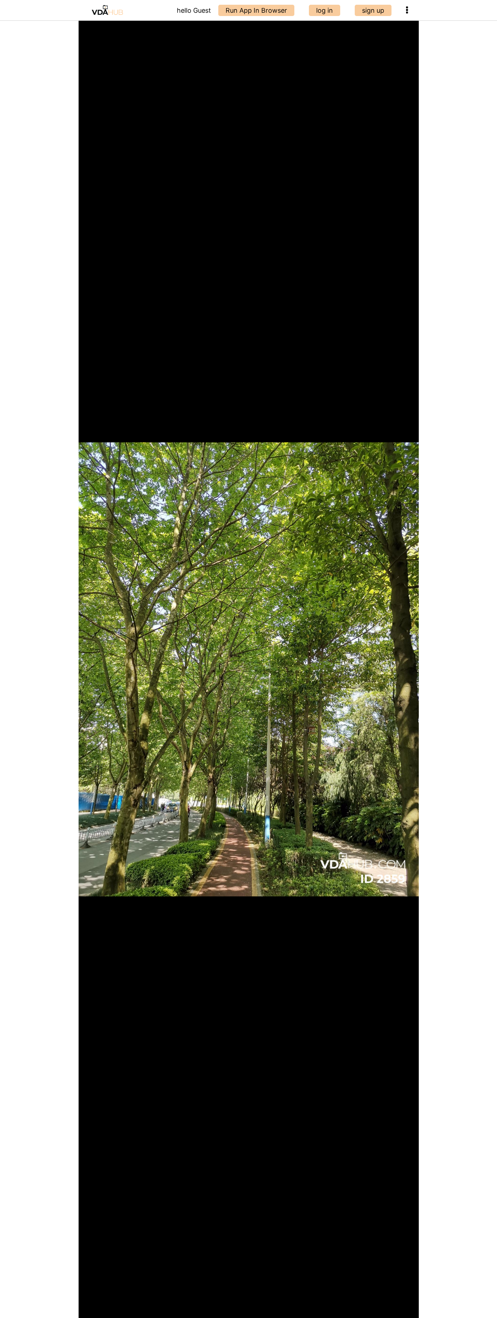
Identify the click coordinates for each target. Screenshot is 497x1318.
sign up (373, 10)
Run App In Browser (256, 10)
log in (324, 10)
